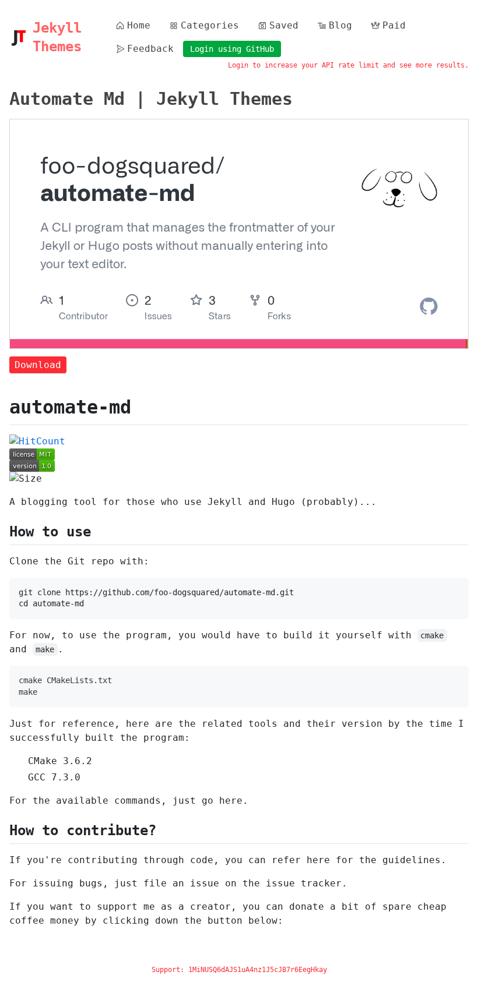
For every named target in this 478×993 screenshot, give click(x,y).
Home (138, 25)
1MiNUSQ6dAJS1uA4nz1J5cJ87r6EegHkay (257, 970)
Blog (340, 25)
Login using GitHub (232, 49)
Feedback (150, 48)
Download (38, 364)
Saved (283, 25)
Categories (210, 25)
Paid (394, 25)
